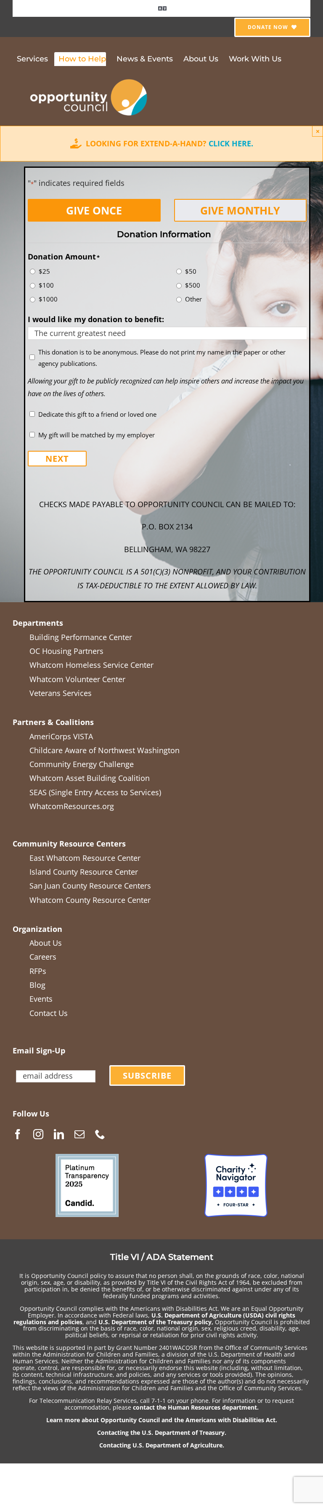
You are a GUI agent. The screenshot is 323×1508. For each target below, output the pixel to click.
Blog (37, 985)
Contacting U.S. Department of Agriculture (160, 1445)
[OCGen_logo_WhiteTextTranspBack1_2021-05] (89, 78)
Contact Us (48, 1013)
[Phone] (100, 1134)
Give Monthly (240, 210)
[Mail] (79, 1134)
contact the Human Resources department (195, 1407)
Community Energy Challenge (81, 764)
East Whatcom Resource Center (84, 858)
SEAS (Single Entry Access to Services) (95, 792)
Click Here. (231, 143)
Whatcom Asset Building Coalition (89, 778)
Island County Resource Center (83, 872)
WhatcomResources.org (71, 806)
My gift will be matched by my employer (96, 435)
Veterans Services (60, 693)
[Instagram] (38, 1134)
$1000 (48, 299)
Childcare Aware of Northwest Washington (104, 750)
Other (193, 299)
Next (57, 458)
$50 (190, 271)
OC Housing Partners (66, 651)
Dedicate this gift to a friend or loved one (97, 414)
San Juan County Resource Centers (90, 886)
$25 (44, 271)
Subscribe (147, 1075)
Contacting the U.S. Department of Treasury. (161, 1433)
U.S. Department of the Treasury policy (155, 1322)
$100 (46, 285)
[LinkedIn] (59, 1134)
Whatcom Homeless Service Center (91, 665)
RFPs (37, 971)
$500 (192, 285)
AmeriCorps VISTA (61, 736)
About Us (45, 943)
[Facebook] (18, 1134)
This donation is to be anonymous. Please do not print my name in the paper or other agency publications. (162, 358)
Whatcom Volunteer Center (77, 679)
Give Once (94, 210)
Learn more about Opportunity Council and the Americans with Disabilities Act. (161, 1420)
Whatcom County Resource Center (90, 900)
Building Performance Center (80, 637)
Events (41, 999)
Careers (42, 957)
